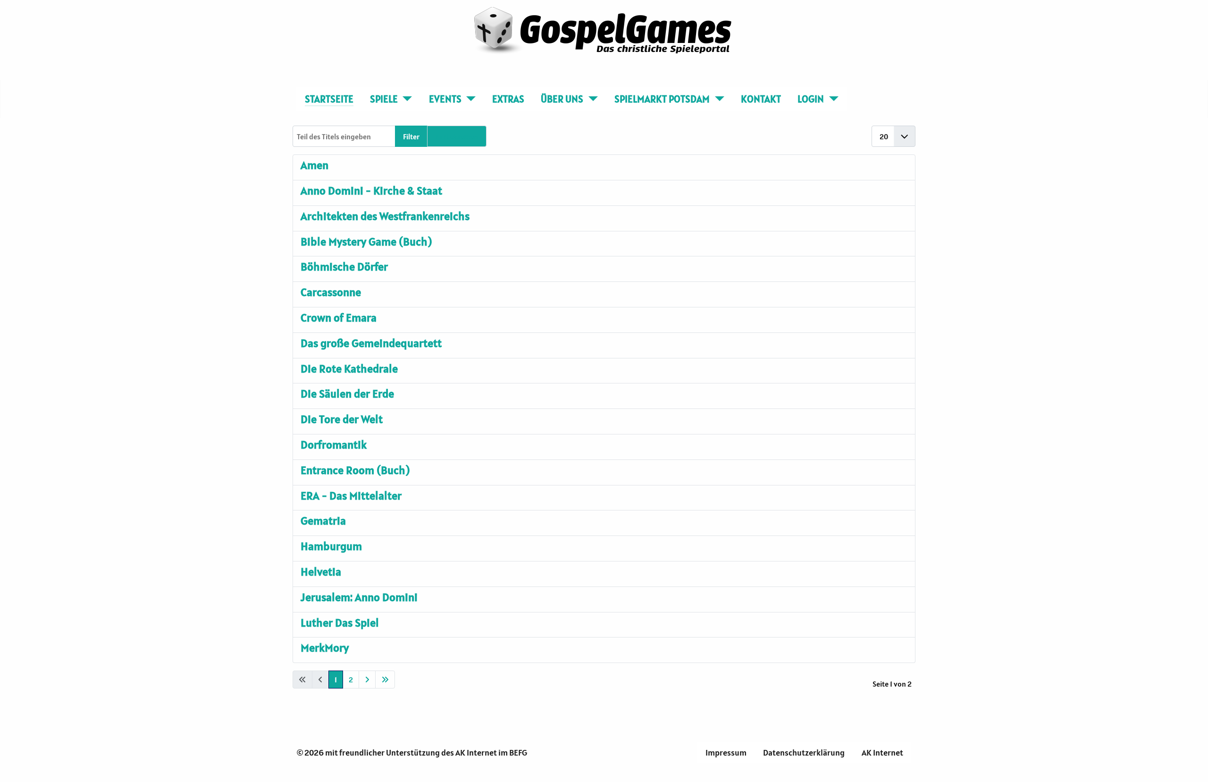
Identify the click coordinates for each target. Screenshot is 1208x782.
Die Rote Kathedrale (349, 368)
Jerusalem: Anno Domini (359, 597)
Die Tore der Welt (342, 419)
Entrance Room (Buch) (355, 470)
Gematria (323, 520)
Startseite (329, 99)
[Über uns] (590, 99)
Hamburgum (331, 546)
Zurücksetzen (456, 136)
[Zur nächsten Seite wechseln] (367, 679)
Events (445, 99)
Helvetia (321, 571)
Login (810, 99)
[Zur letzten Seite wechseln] (385, 679)
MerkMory (325, 647)
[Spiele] (405, 99)
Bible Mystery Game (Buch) (366, 241)
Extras (508, 99)
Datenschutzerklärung (804, 752)
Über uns (562, 99)
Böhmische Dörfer (344, 266)
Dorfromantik (334, 444)
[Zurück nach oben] (1191, 764)
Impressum (726, 752)
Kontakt (761, 99)
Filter (411, 136)
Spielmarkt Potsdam (662, 99)
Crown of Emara (339, 317)
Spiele (384, 99)
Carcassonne (331, 292)
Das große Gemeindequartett (371, 343)
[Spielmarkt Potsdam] (717, 99)
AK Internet (882, 752)
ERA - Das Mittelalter (351, 495)
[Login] (831, 99)
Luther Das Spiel (340, 622)
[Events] (468, 99)
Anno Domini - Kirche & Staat (371, 190)
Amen (314, 165)
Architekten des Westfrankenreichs (385, 216)
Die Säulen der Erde (347, 393)
